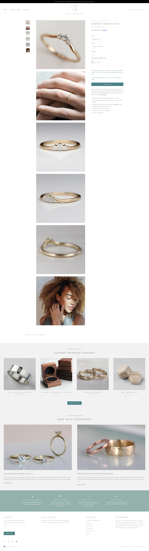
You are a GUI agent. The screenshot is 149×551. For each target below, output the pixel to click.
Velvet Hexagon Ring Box (129, 392)
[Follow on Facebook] (4, 541)
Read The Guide (7, 482)
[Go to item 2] (28, 28)
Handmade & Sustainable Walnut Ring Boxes (56, 392)
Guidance (26, 9)
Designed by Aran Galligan (100, 21)
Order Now (107, 84)
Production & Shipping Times (93, 520)
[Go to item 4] (28, 39)
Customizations (15, 9)
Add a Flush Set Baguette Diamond (19, 392)
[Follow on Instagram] (8, 541)
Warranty (88, 523)
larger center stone (104, 93)
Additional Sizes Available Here (98, 58)
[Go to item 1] (28, 22)
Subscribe (9, 533)
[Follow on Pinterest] (12, 541)
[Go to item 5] (28, 44)
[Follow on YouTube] (16, 541)
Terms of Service (90, 531)
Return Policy (89, 525)
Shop (5, 9)
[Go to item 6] (28, 50)
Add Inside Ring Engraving (93, 392)
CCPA (87, 536)
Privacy (87, 533)
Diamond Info (89, 528)
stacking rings (102, 94)
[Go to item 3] (28, 33)
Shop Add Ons (74, 403)
